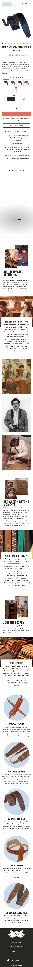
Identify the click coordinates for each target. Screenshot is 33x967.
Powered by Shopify (16, 965)
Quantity (16, 104)
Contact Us (16, 942)
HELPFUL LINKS (16, 946)
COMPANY (16, 951)
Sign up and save (16, 956)
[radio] (6, 83)
